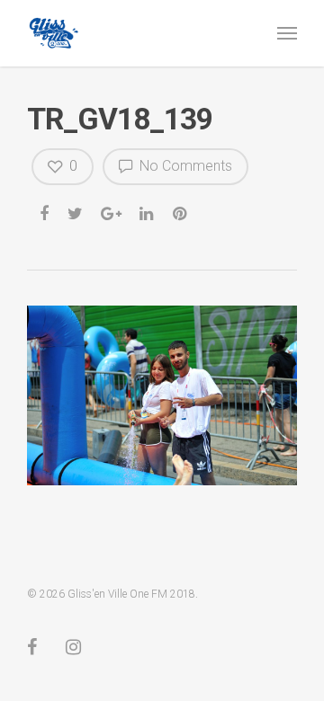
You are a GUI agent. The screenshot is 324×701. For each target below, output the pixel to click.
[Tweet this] (76, 212)
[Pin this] (181, 212)
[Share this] (45, 212)
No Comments (184, 165)
